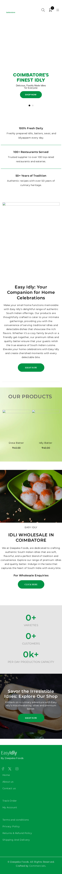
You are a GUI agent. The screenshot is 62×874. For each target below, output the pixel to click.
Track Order (9, 800)
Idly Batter (45, 442)
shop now (32, 94)
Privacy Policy (11, 826)
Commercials (37, 865)
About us (7, 781)
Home (6, 775)
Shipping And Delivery (16, 839)
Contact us (9, 788)
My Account (9, 807)
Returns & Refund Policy (17, 833)
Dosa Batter (16, 442)
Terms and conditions (15, 819)
